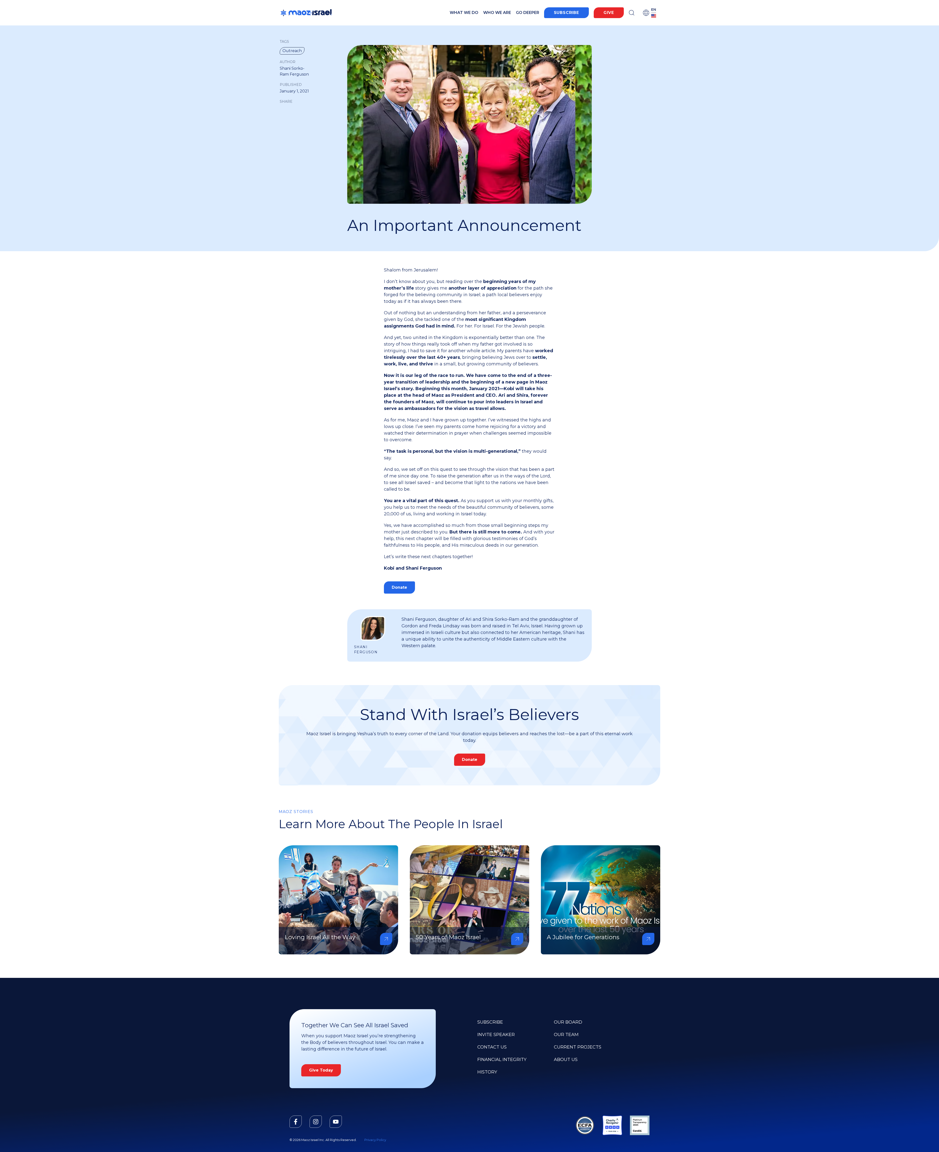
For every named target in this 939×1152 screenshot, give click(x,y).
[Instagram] (316, 1122)
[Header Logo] (306, 13)
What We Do (464, 12)
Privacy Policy (375, 1140)
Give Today (321, 1070)
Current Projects (577, 1047)
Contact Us (492, 1047)
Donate (399, 587)
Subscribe (566, 12)
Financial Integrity (501, 1059)
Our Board (568, 1022)
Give (609, 12)
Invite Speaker (496, 1034)
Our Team (566, 1034)
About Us (566, 1059)
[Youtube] (336, 1122)
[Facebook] (296, 1122)
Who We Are (497, 12)
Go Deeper (527, 12)
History (487, 1072)
